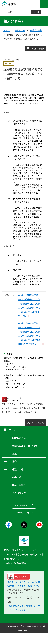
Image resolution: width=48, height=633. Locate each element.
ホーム (6, 30)
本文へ (10, 12)
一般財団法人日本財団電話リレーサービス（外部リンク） (23, 607)
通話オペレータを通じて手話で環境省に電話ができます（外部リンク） (23, 584)
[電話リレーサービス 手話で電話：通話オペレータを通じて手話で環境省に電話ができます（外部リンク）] (24, 576)
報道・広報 (20, 30)
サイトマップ (21, 505)
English (36, 11)
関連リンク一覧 (22, 513)
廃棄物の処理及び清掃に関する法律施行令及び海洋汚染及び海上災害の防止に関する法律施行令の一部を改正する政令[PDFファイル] (29, 305)
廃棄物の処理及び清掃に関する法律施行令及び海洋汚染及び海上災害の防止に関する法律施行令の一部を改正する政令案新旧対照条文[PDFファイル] (29, 333)
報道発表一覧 (36, 30)
